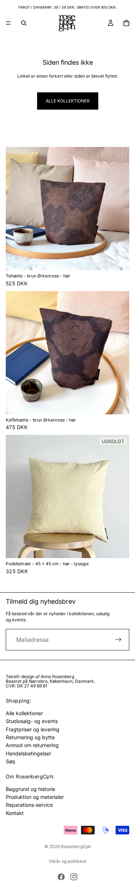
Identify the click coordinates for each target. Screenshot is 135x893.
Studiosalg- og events (32, 721)
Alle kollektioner (68, 100)
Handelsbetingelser (28, 753)
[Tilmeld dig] (118, 639)
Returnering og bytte (30, 737)
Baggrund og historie (30, 789)
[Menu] (8, 23)
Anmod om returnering (32, 745)
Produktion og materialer (35, 797)
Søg (10, 761)
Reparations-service (29, 805)
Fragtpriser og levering (32, 729)
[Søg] (24, 23)
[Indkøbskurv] (126, 23)
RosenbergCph (76, 846)
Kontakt (15, 813)
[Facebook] (61, 877)
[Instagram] (73, 877)
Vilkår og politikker (68, 861)
